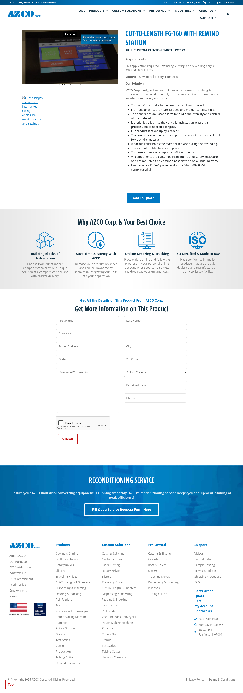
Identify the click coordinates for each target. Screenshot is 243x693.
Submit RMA (202, 559)
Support (206, 18)
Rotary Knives (65, 565)
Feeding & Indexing (68, 594)
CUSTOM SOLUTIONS (126, 11)
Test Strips (63, 640)
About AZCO (17, 556)
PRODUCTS (96, 11)
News (13, 596)
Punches (61, 623)
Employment (18, 590)
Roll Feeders (64, 600)
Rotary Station (65, 628)
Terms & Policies (205, 571)
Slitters (60, 571)
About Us (206, 11)
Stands (60, 634)
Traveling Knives (66, 577)
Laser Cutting (111, 565)
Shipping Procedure (207, 577)
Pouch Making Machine (71, 617)
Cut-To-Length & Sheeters (73, 582)
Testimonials (18, 585)
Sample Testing (204, 565)
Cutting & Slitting (67, 553)
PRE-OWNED (158, 11)
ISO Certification (20, 567)
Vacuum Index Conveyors (73, 611)
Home (80, 11)
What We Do (17, 573)
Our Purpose (18, 562)
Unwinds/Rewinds (68, 663)
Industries (182, 11)
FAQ (197, 582)
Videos (199, 553)
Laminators (109, 605)
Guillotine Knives (67, 559)
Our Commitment (21, 579)
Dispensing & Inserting (71, 588)
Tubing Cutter (65, 657)
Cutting (60, 646)
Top (11, 684)
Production (63, 651)
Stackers (61, 605)
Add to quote (143, 198)
